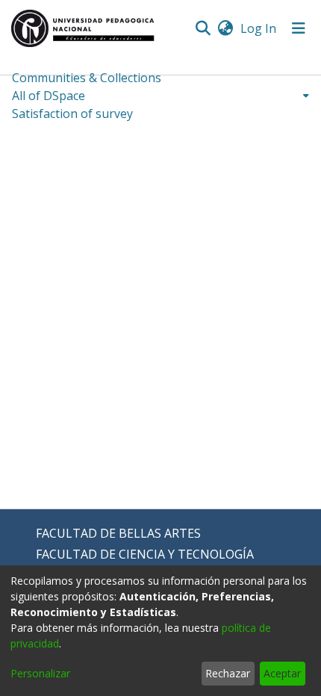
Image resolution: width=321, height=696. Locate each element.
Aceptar (282, 673)
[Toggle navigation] (298, 28)
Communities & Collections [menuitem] (86, 77)
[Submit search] (202, 28)
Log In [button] (259, 28)
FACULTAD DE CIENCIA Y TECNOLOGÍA (145, 554)
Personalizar (40, 673)
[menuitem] (225, 28)
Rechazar (227, 673)
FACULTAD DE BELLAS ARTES (118, 533)
